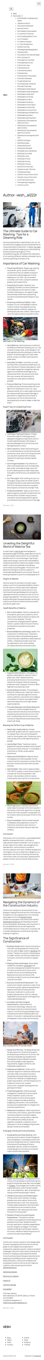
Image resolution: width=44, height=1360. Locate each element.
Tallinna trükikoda (9, 1285)
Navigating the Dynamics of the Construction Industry (21, 903)
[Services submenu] (21, 16)
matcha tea (19, 551)
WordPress (37, 1356)
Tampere (12, 1185)
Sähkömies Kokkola (10, 1272)
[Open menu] (39, 3)
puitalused (28, 965)
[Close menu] (11, 9)
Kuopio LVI (6, 1280)
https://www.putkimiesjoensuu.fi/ (15, 1303)
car (31, 268)
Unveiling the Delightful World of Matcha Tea (18, 545)
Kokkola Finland (26, 917)
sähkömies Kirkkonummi (11, 922)
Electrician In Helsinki (11, 1276)
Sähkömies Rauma (9, 1267)
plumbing (33, 951)
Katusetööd (7, 1289)
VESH (5, 95)
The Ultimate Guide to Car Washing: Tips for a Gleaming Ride (20, 234)
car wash (37, 247)
